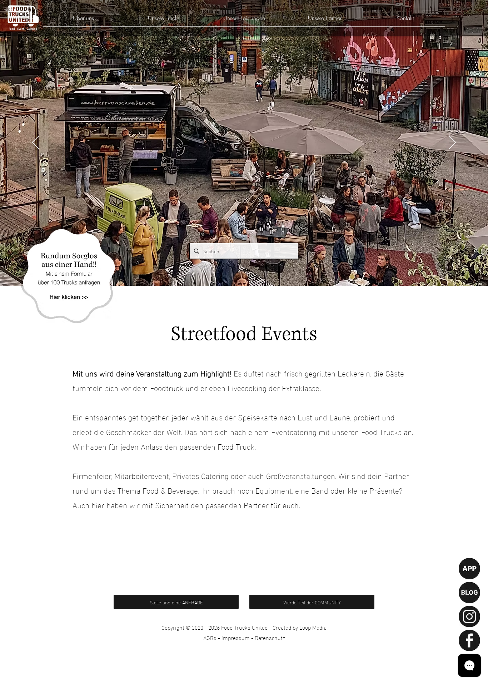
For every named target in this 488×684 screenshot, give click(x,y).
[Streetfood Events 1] (244, 268)
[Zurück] (35, 142)
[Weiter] (452, 142)
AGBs (209, 637)
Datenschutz (270, 637)
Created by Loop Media (300, 627)
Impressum (235, 637)
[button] (69, 275)
